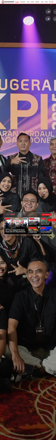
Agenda (32, 1)
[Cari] (52, 2)
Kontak (46, 1)
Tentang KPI (22, 1)
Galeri (42, 1)
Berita (28, 1)
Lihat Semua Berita (45, 214)
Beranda (17, 1)
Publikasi (37, 1)
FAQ (50, 1)
